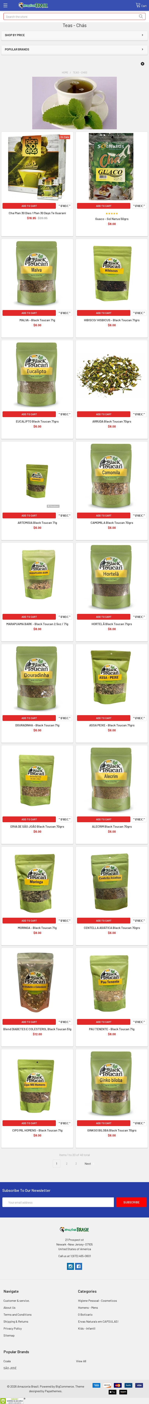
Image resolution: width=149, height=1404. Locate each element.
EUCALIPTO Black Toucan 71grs (37, 421)
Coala (7, 1361)
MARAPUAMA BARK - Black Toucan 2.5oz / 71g (37, 624)
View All (81, 1361)
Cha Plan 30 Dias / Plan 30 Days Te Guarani (37, 213)
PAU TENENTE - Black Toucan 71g (111, 1029)
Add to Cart (29, 205)
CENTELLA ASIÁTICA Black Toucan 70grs (112, 927)
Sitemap (9, 1335)
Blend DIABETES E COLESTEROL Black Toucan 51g (37, 1029)
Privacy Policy (12, 1328)
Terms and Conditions (17, 1314)
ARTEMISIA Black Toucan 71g (37, 522)
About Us (9, 1307)
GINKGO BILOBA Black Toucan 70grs (111, 1130)
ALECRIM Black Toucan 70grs (112, 826)
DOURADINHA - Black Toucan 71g (37, 725)
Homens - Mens (88, 1307)
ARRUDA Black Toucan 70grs (111, 421)
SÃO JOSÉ (10, 1368)
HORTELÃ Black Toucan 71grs (112, 624)
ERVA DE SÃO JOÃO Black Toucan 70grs (37, 826)
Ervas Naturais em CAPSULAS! (98, 1321)
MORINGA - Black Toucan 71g (37, 927)
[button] (142, 63)
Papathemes (53, 1391)
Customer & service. (16, 1300)
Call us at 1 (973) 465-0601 (74, 1256)
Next (88, 1163)
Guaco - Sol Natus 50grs (111, 219)
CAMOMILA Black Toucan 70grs (112, 522)
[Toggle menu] (5, 5)
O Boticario (85, 1314)
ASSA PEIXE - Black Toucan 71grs (111, 725)
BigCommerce (64, 1386)
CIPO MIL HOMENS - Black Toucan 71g (37, 1130)
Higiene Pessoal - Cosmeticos (97, 1300)
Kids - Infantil (86, 1328)
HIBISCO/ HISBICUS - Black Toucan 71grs (111, 320)
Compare (64, 206)
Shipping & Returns (15, 1321)
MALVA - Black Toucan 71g (37, 320)
